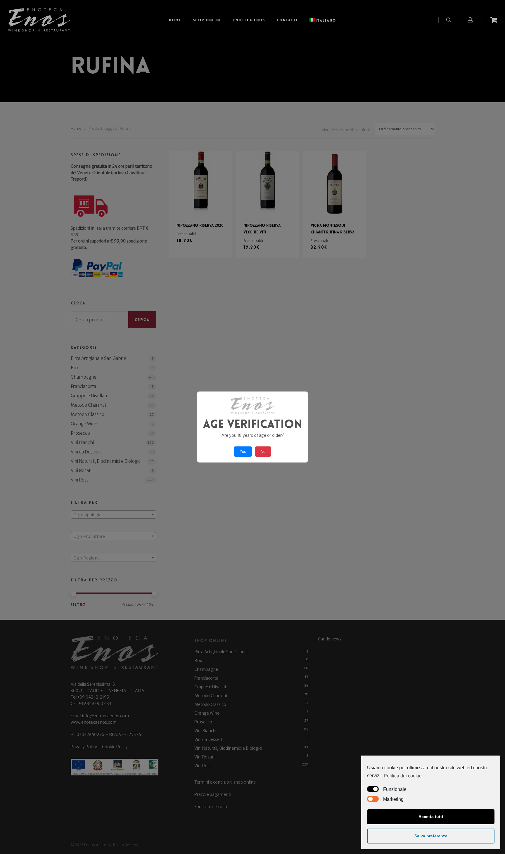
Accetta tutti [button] (430, 816)
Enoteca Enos (249, 20)
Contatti (287, 20)
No (263, 451)
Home (175, 20)
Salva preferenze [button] (430, 836)
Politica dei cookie (403, 775)
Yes (243, 451)
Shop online (207, 20)
